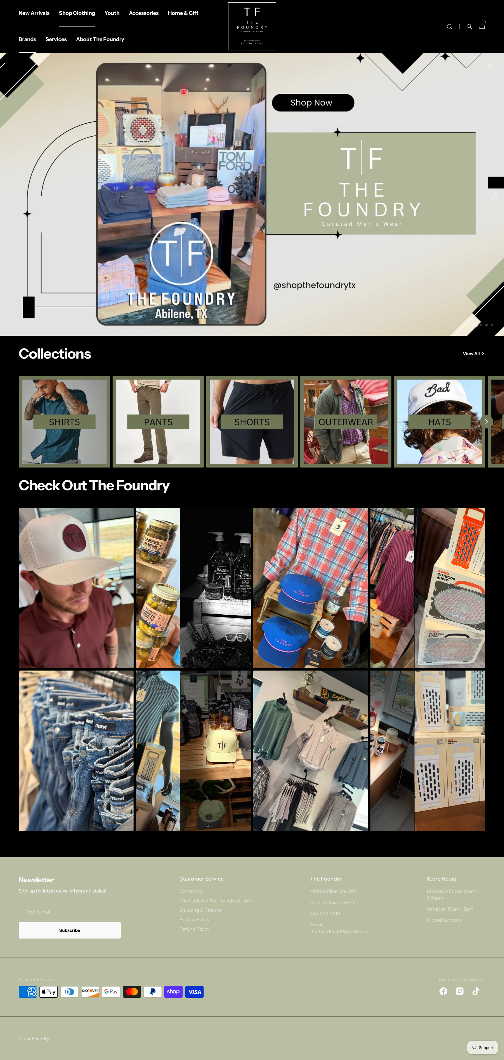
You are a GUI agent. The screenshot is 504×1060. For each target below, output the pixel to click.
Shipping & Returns (200, 910)
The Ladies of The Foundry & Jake (215, 901)
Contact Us (191, 891)
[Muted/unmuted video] (491, 65)
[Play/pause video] (252, 194)
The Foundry (36, 1038)
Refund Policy (194, 929)
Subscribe (69, 930)
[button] (449, 26)
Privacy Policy (194, 919)
